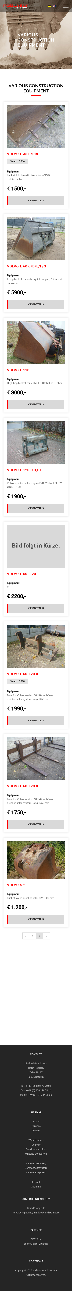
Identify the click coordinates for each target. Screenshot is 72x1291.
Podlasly (15, 6)
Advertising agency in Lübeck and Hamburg (36, 1212)
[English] (54, 6)
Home (36, 1121)
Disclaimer (36, 1186)
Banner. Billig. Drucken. (36, 1243)
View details (36, 200)
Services (36, 1126)
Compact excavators (36, 1168)
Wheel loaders (36, 1140)
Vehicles (36, 1144)
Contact (36, 1130)
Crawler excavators (36, 1149)
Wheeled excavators (36, 1153)
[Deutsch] (49, 6)
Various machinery (36, 1163)
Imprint (36, 1182)
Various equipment (36, 1172)
